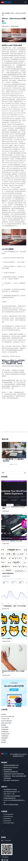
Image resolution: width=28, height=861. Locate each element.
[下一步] (24, 452)
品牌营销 (3, 725)
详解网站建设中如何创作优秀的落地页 (14, 774)
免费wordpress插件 (6, 723)
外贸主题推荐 (4, 727)
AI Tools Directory (8, 816)
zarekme (6, 26)
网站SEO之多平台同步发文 (11, 767)
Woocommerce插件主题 (7, 716)
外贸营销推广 (4, 738)
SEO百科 (3, 714)
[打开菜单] (25, 2)
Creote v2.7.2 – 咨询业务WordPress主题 (12, 541)
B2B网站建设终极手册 (9, 798)
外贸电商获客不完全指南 (10, 789)
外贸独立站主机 (5, 733)
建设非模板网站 (8, 769)
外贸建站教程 (4, 729)
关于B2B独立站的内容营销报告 (12, 796)
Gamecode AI (7, 820)
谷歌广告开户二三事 (9, 794)
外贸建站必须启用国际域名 (11, 771)
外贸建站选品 (4, 731)
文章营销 (3, 740)
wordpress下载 (5, 718)
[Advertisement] (14, 415)
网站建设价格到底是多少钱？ (11, 765)
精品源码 (3, 742)
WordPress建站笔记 (6, 720)
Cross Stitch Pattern (9, 822)
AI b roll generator (8, 814)
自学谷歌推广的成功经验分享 (11, 780)
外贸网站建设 (4, 736)
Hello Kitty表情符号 (7, 638)
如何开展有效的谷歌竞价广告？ (12, 791)
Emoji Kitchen (7, 818)
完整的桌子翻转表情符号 (8, 573)
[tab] (12, 464)
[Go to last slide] (4, 452)
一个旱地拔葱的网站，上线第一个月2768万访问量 (14, 606)
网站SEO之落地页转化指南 (11, 804)
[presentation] (14, 450)
